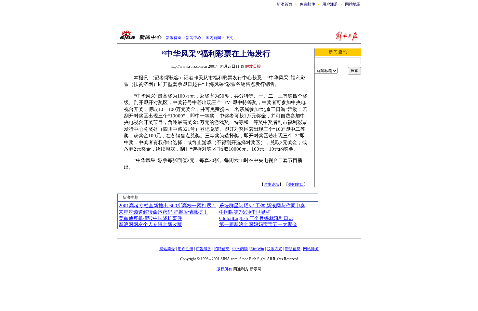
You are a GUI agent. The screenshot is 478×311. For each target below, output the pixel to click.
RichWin (257, 249)
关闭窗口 (296, 184)
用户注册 (330, 4)
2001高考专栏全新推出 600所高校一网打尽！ (167, 205)
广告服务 (203, 249)
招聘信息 (222, 249)
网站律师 (311, 249)
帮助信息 (292, 249)
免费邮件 (307, 4)
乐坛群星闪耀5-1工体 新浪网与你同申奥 (262, 205)
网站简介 (167, 249)
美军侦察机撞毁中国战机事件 (150, 218)
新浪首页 (284, 4)
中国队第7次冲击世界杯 (245, 212)
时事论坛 (271, 184)
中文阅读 (240, 249)
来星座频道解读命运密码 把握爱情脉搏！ (163, 212)
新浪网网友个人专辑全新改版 (150, 224)
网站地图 (353, 4)
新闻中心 (193, 37)
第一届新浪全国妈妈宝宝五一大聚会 (258, 224)
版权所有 (224, 269)
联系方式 (274, 249)
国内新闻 (213, 37)
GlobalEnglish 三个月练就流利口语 (256, 218)
